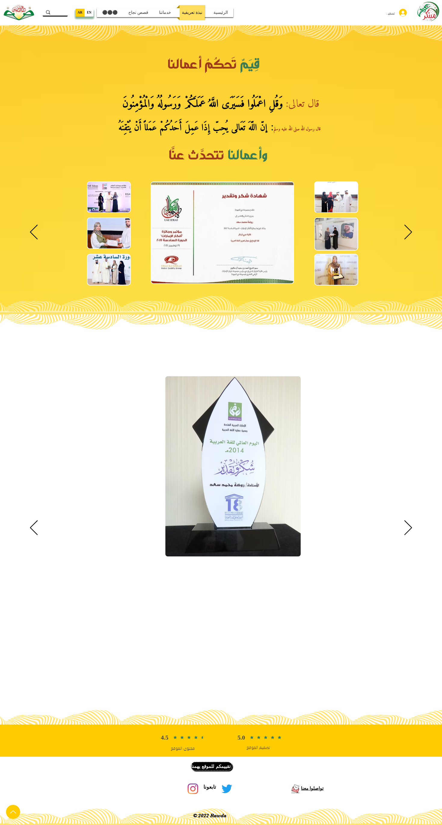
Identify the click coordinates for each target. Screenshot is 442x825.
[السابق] (34, 232)
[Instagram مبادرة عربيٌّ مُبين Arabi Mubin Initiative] (193, 788)
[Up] (13, 812)
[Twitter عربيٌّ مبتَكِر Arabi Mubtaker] (227, 788)
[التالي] (408, 232)
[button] (211, 766)
